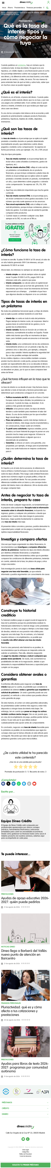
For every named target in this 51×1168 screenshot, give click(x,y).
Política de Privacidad (38, 583)
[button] (3, 3)
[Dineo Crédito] (26, 2)
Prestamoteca (19, 8)
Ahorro (10, 8)
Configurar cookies (25, 614)
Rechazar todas (25, 603)
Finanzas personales (34, 8)
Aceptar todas (25, 608)
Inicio (4, 8)
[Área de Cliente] (48, 2)
